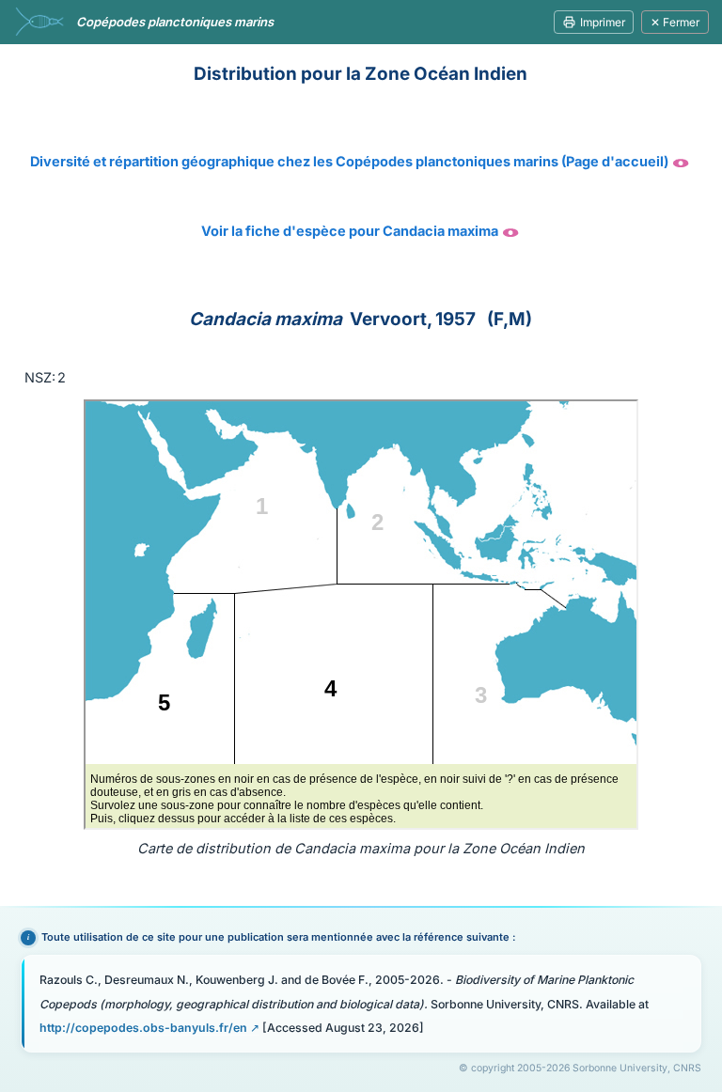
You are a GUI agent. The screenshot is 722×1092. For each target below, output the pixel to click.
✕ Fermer (675, 22)
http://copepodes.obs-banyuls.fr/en (143, 1028)
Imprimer (602, 22)
